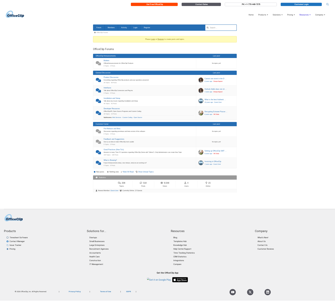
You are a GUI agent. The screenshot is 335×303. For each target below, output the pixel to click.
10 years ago (209, 102)
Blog (175, 237)
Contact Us (262, 245)
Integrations (178, 260)
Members (111, 28)
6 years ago (208, 114)
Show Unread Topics (146, 172)
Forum (98, 28)
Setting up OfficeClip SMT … (216, 151)
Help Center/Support (182, 249)
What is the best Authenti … (215, 100)
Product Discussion (111, 77)
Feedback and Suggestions (114, 139)
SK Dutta (216, 114)
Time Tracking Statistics (184, 253)
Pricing (290, 15)
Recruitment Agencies (99, 249)
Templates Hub (180, 241)
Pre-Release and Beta (112, 129)
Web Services (116, 117)
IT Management (96, 264)
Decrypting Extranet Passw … (216, 112)
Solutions (277, 15)
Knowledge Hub (180, 245)
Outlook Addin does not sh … (216, 89)
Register (147, 28)
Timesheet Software (19, 237)
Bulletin (106, 61)
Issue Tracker (15, 245)
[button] (327, 4)
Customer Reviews (266, 249)
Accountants (95, 253)
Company (319, 15)
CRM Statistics (179, 256)
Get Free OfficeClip (154, 4)
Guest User (218, 102)
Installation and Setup (112, 98)
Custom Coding (127, 117)
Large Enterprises (97, 245)
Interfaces (107, 88)
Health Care (94, 256)
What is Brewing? (110, 160)
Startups (93, 237)
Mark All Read (128, 172)
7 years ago (208, 92)
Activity (124, 28)
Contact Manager (17, 241)
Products (262, 15)
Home (251, 15)
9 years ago (208, 153)
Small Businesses (97, 241)
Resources (304, 15)
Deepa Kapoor (218, 81)
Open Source (138, 117)
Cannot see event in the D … (216, 79)
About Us (262, 241)
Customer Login (301, 4)
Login (135, 28)
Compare (177, 264)
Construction (95, 260)
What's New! (263, 237)
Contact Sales (201, 4)
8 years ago (208, 81)
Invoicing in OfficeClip (213, 161)
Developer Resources (112, 109)
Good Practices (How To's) (114, 150)
